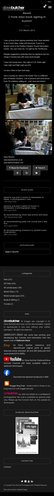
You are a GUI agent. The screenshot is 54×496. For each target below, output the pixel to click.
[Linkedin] (32, 481)
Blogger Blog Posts (17, 386)
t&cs (49, 2)
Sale (5, 279)
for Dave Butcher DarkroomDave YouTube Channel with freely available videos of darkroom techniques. (27, 363)
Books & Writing (10, 300)
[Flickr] (25, 481)
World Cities (9, 292)
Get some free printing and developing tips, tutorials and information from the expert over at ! (27, 338)
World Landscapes (12, 296)
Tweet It (41, 168)
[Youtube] (29, 481)
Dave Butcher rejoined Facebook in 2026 (30, 377)
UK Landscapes (10, 288)
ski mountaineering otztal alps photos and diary (26, 215)
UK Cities (7, 284)
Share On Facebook (19, 168)
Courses (7, 304)
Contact (7, 467)
